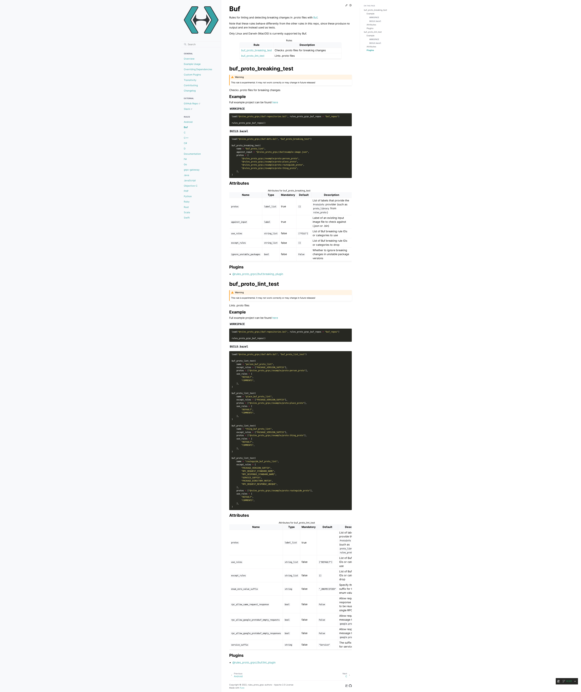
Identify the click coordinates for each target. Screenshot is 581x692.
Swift (187, 217)
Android (188, 122)
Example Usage (192, 64)
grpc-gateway (192, 169)
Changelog (190, 90)
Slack (187, 109)
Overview (189, 58)
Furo (242, 688)
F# (185, 159)
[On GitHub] (350, 686)
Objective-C (190, 185)
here (275, 102)
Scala (187, 212)
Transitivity (190, 80)
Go (185, 164)
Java (186, 175)
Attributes (371, 24)
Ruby (187, 201)
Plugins (370, 28)
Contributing (191, 85)
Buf (186, 127)
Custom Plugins (192, 74)
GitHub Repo (191, 103)
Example (370, 13)
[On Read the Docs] (346, 686)
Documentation (192, 153)
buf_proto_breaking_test (256, 50)
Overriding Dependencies (198, 69)
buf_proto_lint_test (252, 55)
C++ (186, 137)
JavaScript (190, 180)
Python (188, 196)
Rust (186, 207)
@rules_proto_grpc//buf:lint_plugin (254, 662)
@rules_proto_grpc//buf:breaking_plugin (257, 274)
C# (185, 143)
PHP (186, 191)
